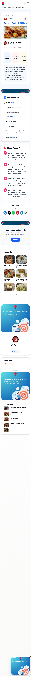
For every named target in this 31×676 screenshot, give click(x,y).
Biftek (12, 102)
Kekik (22, 133)
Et (13, 7)
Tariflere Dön (9, 15)
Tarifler (9, 7)
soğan (18, 107)
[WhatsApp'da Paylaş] (13, 213)
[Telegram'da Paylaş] (21, 213)
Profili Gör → (15, 351)
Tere (13, 137)
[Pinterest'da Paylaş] (17, 213)
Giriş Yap (15, 239)
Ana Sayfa (3, 7)
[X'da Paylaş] (9, 213)
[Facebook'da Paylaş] (5, 213)
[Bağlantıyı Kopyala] (26, 213)
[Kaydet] (25, 18)
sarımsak (12, 117)
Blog (6, 363)
